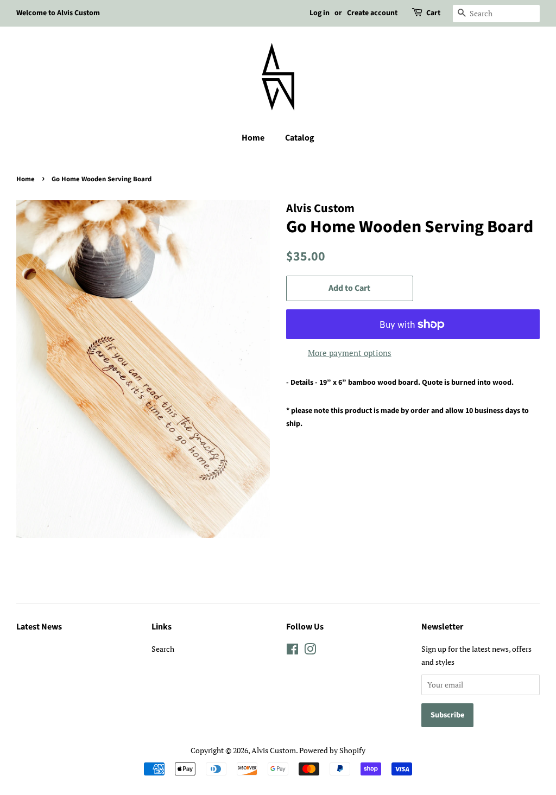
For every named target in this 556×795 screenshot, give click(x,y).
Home (253, 138)
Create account (372, 13)
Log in (319, 13)
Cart (433, 13)
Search (162, 649)
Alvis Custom (273, 750)
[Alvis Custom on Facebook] (292, 651)
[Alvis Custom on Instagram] (310, 651)
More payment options (349, 352)
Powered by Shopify (332, 750)
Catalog (299, 138)
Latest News (39, 627)
